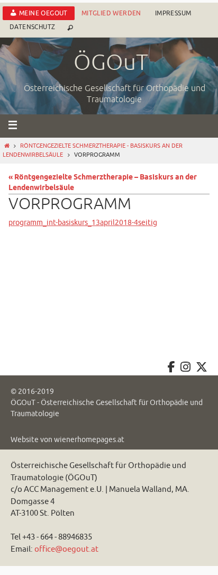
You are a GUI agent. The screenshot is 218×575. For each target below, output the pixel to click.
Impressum (173, 13)
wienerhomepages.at (89, 439)
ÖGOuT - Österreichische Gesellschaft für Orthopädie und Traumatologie (107, 408)
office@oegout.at (66, 549)
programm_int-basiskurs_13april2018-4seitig (82, 222)
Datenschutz (32, 27)
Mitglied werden (111, 13)
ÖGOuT (111, 63)
